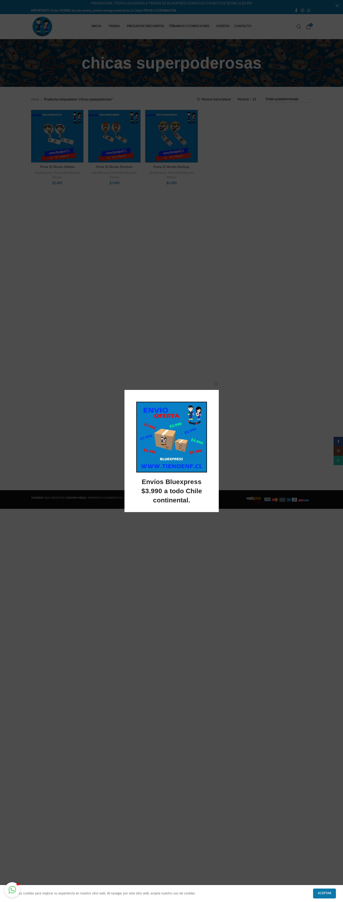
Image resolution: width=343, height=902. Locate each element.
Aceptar (324, 893)
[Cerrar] (216, 384)
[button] (12, 889)
